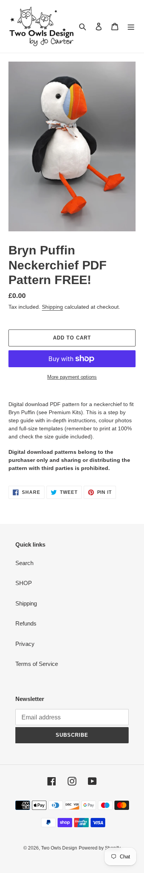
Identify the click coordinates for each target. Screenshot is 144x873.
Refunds (25, 623)
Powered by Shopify (100, 848)
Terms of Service (36, 664)
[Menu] (131, 26)
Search (24, 563)
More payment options (72, 377)
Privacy (25, 644)
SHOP (23, 583)
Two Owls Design (59, 848)
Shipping (52, 307)
